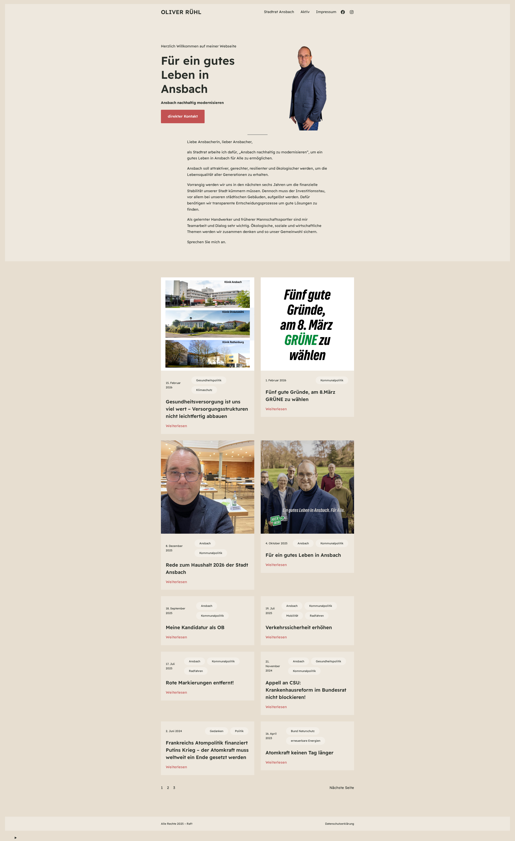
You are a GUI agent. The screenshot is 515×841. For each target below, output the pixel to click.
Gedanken (216, 731)
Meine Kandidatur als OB (195, 627)
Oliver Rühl (181, 11)
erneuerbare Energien (305, 741)
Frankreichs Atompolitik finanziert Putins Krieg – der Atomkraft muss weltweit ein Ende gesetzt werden (207, 750)
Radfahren (317, 615)
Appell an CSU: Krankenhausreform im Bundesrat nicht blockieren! (306, 690)
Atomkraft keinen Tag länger (300, 753)
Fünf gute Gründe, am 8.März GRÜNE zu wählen (300, 395)
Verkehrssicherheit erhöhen (299, 627)
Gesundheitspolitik (208, 380)
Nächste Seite (342, 787)
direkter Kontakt (183, 116)
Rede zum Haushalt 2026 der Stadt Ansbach (207, 568)
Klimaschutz (204, 390)
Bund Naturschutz (303, 731)
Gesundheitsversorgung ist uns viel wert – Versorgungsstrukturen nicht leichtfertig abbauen (207, 409)
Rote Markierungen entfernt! (200, 683)
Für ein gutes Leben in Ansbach (303, 555)
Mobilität (292, 615)
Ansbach (205, 543)
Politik (239, 731)
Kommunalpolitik (331, 380)
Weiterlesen (176, 426)
